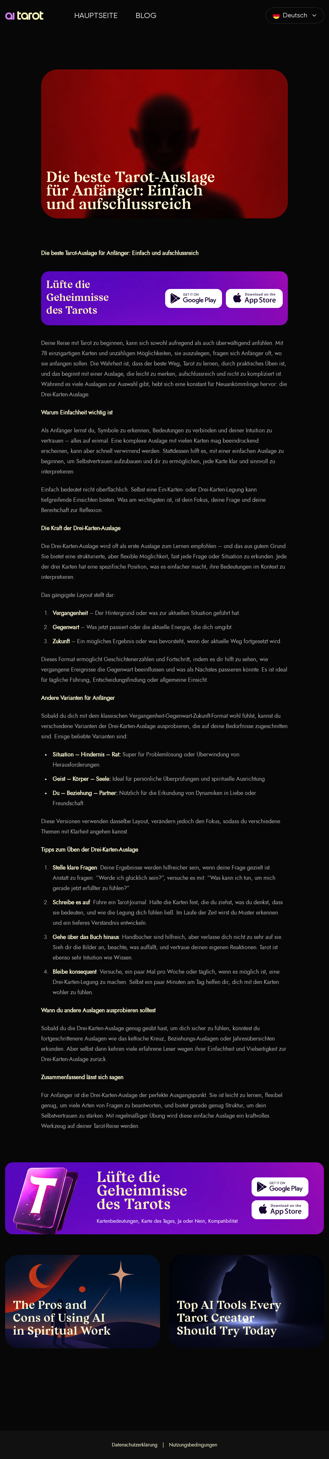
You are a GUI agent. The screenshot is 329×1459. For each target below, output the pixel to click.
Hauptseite (96, 15)
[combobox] (295, 15)
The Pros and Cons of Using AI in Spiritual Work (62, 1319)
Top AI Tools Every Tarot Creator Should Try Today (229, 1319)
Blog (146, 15)
